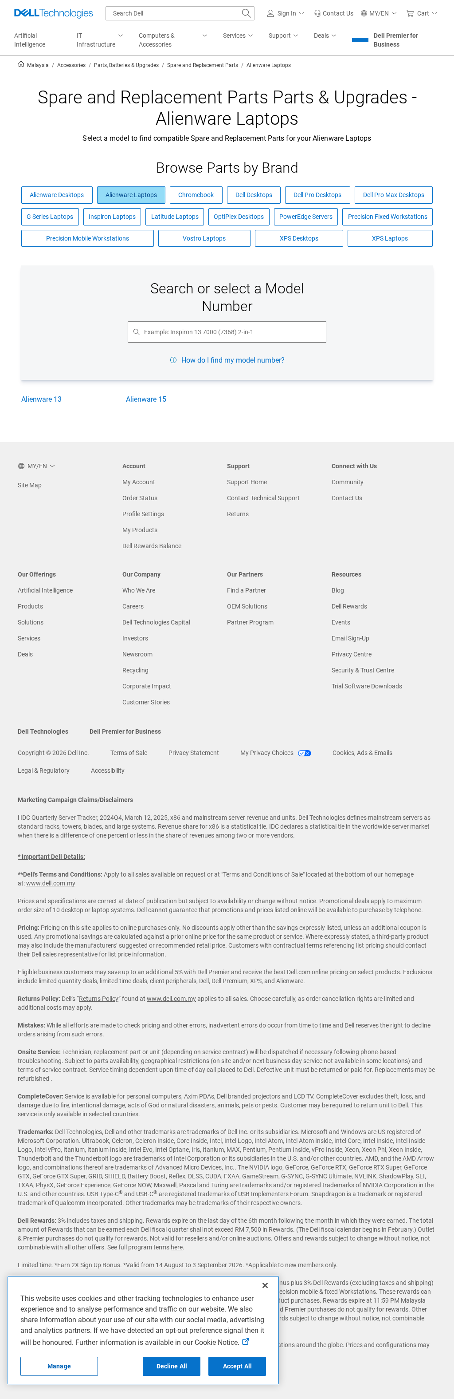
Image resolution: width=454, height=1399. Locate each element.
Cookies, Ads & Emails (362, 752)
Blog (338, 590)
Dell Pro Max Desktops (393, 194)
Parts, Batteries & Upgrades (126, 65)
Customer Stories (146, 702)
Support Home (247, 482)
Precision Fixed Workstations (387, 216)
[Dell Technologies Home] (54, 13)
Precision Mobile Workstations (87, 238)
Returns (238, 514)
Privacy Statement (193, 752)
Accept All (237, 1366)
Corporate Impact (146, 686)
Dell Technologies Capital (156, 622)
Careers (133, 606)
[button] (286, 13)
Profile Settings (143, 514)
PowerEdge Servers (306, 216)
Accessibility (108, 770)
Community (348, 482)
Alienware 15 (146, 399)
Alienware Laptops (131, 194)
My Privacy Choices (267, 752)
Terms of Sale (128, 752)
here (177, 1247)
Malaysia (37, 65)
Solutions (30, 622)
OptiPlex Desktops (239, 216)
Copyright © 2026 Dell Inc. (53, 752)
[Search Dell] (246, 13)
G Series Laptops (50, 216)
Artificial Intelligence (45, 590)
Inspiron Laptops (112, 216)
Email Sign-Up (350, 638)
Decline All (172, 1366)
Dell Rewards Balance (151, 545)
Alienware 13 (41, 399)
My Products (139, 530)
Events (341, 622)
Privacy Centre (352, 654)
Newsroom (137, 654)
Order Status (139, 498)
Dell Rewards (349, 606)
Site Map (30, 485)
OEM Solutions (247, 606)
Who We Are (138, 590)
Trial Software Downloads (367, 686)
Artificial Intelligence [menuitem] (29, 40)
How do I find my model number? (233, 360)
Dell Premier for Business (396, 40)
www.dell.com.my (50, 883)
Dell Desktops (253, 194)
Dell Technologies (43, 731)
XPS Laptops (390, 238)
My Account (138, 482)
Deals (25, 654)
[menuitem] (100, 40)
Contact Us (347, 498)
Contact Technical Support (263, 498)
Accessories (71, 65)
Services (29, 638)
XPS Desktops (299, 238)
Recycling (135, 670)
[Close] (265, 1285)
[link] (333, 13)
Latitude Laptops (175, 216)
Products (30, 606)
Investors (135, 638)
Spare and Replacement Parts (202, 65)
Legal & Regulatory (44, 770)
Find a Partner (246, 590)
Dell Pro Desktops (317, 194)
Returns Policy (98, 998)
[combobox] (180, 13)
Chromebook (196, 194)
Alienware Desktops (57, 194)
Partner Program (250, 622)
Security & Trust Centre (363, 670)
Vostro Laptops (204, 238)
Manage (59, 1366)
